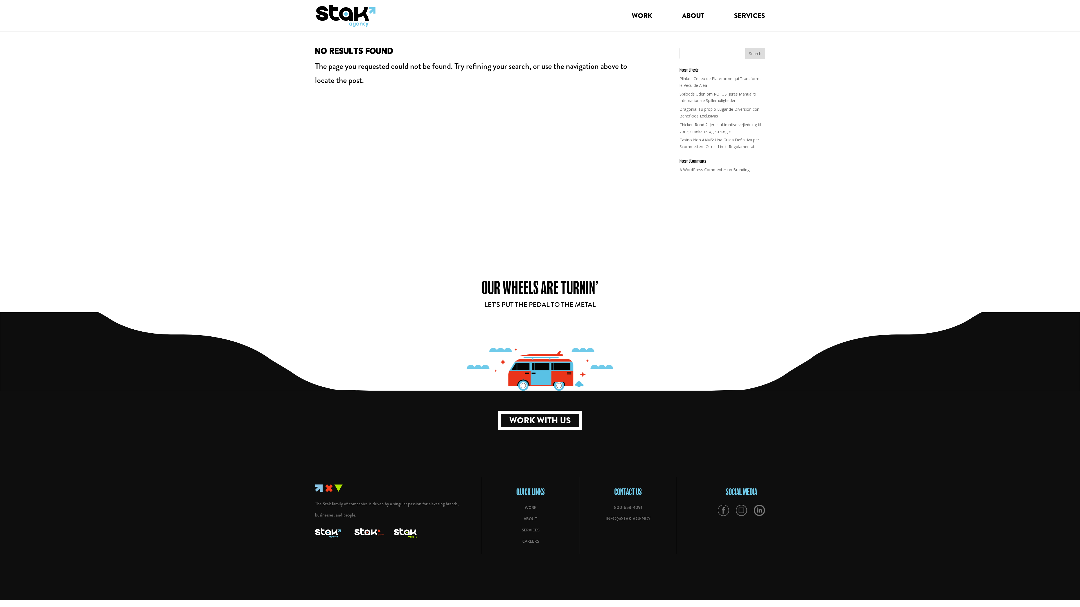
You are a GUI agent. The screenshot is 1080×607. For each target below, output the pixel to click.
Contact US (628, 492)
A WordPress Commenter (703, 169)
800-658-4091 (628, 507)
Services (749, 17)
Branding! (741, 169)
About (693, 17)
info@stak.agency (628, 518)
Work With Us (540, 420)
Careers (530, 541)
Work (642, 17)
